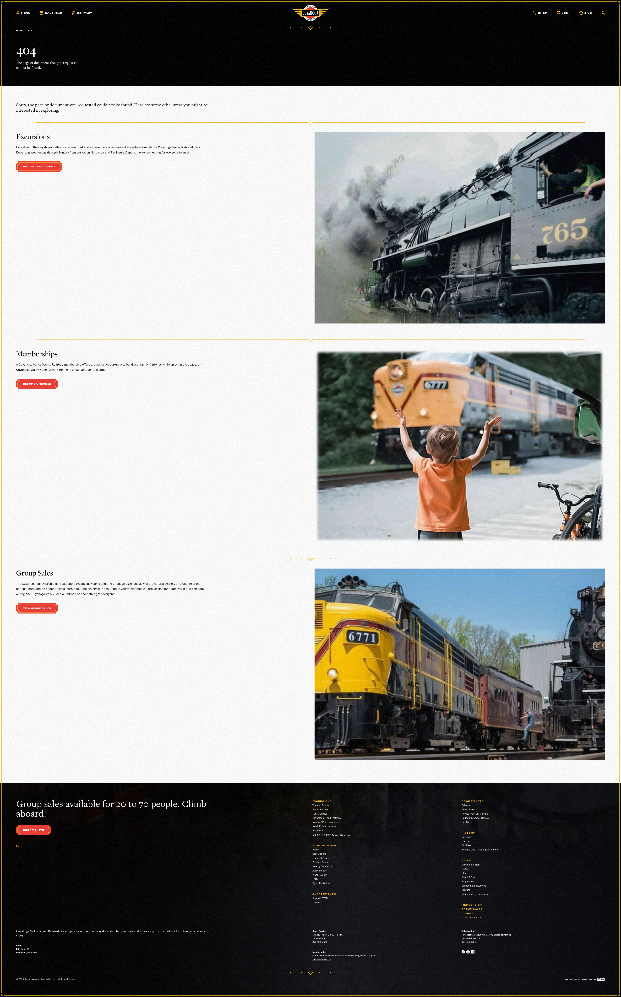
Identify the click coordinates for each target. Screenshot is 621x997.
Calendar (466, 805)
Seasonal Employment (474, 885)
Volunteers (472, 917)
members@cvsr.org (321, 959)
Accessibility (319, 870)
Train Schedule (320, 858)
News (465, 868)
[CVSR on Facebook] (463, 952)
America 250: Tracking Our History (480, 849)
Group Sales (468, 809)
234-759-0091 (469, 941)
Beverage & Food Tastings (326, 817)
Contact (466, 889)
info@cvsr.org (318, 938)
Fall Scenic (318, 830)
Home (19, 30)
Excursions (322, 801)
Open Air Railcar (321, 883)
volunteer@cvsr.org (471, 938)
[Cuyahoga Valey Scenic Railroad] (310, 13)
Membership (472, 905)
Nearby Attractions (322, 866)
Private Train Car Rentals (475, 813)
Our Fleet (466, 845)
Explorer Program (321, 834)
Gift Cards (467, 822)
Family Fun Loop (321, 809)
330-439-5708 (319, 941)
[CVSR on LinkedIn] (472, 952)
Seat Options (319, 853)
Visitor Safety (319, 874)
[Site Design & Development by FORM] (585, 979)
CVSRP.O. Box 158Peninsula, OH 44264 (27, 949)
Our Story (467, 836)
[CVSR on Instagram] (468, 952)
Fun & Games (319, 813)
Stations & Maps (321, 862)
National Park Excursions (325, 822)
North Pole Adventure (324, 826)
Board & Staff (469, 877)
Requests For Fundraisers (475, 894)
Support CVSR (320, 898)
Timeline (466, 841)
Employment (468, 881)
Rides (315, 849)
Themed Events (320, 805)
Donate (316, 902)
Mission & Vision (471, 864)
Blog (464, 873)
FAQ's (315, 879)
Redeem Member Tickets (475, 817)
